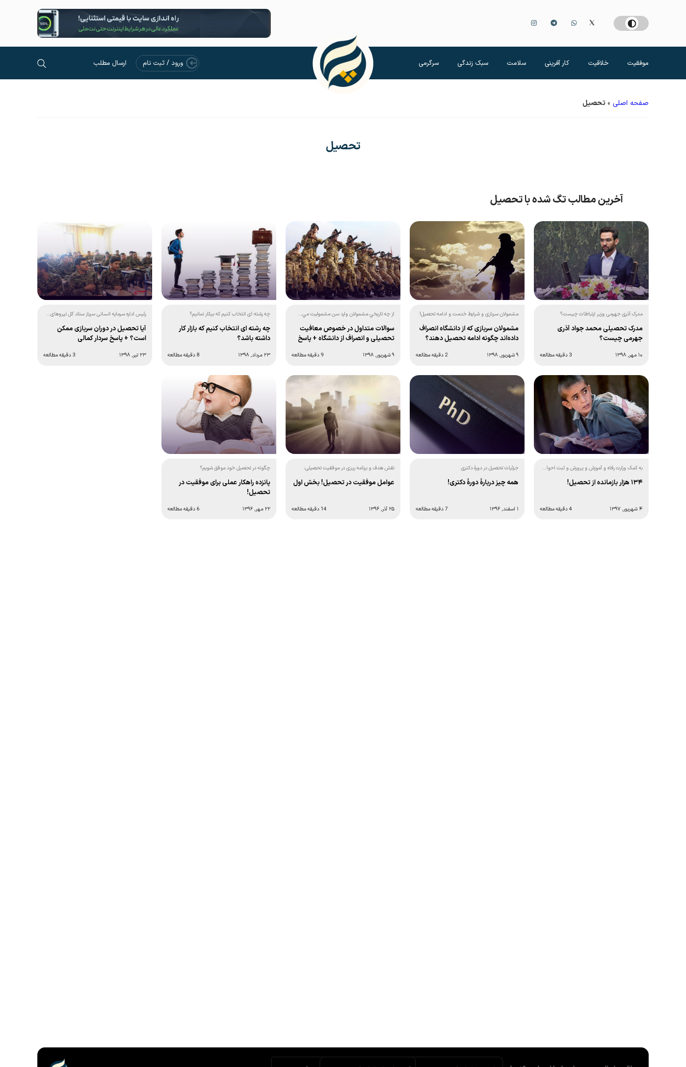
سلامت (516, 63)
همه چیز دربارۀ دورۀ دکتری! (483, 483)
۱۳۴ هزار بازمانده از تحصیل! (605, 483)
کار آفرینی (557, 63)
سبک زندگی (472, 63)
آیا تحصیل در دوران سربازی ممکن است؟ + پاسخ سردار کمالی (101, 333)
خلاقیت (598, 63)
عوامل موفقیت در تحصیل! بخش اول (343, 483)
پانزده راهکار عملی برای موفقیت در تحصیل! (224, 487)
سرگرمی (429, 63)
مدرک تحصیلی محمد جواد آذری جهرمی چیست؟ (600, 333)
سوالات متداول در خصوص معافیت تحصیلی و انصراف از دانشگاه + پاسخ (346, 333)
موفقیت (638, 63)
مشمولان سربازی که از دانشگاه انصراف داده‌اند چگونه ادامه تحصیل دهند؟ (468, 333)
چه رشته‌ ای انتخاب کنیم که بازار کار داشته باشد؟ (224, 333)
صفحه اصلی (631, 103)
